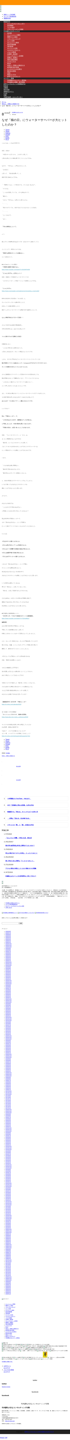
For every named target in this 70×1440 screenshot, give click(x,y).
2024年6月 (8, 971)
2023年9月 (8, 985)
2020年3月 (8, 1049)
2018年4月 (8, 1085)
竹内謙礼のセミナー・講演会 (16, 80)
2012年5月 (8, 1194)
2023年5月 (8, 991)
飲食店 (6, 86)
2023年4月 (8, 992)
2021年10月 (8, 1020)
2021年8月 (8, 1023)
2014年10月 (8, 1149)
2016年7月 (8, 1117)
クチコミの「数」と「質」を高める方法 (20, 825)
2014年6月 (8, 1155)
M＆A (9, 63)
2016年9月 (8, 1114)
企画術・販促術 (12, 54)
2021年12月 (8, 1017)
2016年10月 (8, 1112)
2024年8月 (8, 968)
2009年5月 (8, 1237)
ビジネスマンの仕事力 (14, 69)
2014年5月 (8, 1157)
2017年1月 (8, 1108)
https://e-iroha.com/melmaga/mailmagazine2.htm (16, 736)
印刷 (5, 95)
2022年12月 (8, 999)
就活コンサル (11, 74)
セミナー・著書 (9, 78)
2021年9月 (8, 1022)
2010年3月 (8, 1227)
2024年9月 (8, 966)
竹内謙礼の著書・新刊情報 (16, 82)
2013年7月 (8, 1172)
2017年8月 (8, 1097)
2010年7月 (8, 1221)
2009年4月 (8, 1238)
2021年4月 (8, 1029)
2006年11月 (8, 1278)
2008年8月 (8, 1250)
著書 (7, 18)
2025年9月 (8, 948)
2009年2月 (8, 1241)
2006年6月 (8, 1286)
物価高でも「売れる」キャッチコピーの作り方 (22, 812)
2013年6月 (8, 1174)
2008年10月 (8, 1247)
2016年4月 (8, 1121)
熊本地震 (6, 90)
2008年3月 (8, 1258)
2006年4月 (8, 1289)
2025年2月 (8, 959)
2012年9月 (8, 1187)
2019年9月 (8, 1058)
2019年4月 (8, 1066)
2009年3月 (8, 1240)
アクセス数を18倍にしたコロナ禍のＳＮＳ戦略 (20, 868)
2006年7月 (8, 1284)
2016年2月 (8, 1124)
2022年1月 (8, 1015)
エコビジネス (11, 61)
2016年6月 (8, 1118)
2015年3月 (8, 1141)
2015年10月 (8, 1131)
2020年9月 (8, 1040)
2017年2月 (8, 1106)
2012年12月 (8, 1183)
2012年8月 (8, 1189)
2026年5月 (8, 936)
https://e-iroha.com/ (10, 1421)
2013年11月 (8, 1166)
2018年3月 (8, 1086)
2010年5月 (8, 1224)
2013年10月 (8, 1167)
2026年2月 (8, 940)
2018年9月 (8, 1077)
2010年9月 (8, 1220)
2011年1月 (8, 1214)
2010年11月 (8, 1217)
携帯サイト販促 (12, 37)
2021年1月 (8, 1034)
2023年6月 (8, 989)
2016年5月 (8, 1120)
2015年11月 (8, 1129)
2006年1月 (8, 1293)
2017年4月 (8, 1103)
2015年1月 (8, 1144)
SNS (8, 73)
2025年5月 (8, 954)
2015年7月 (8, 1135)
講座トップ (9, 14)
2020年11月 (8, 1037)
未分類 (9, 33)
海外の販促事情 (12, 59)
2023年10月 (8, 983)
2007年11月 (8, 1261)
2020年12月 (8, 1035)
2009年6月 (8, 1235)
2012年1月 (8, 1200)
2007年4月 (8, 1270)
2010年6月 (8, 1223)
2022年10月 (8, 1002)
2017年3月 (8, 1105)
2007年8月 (8, 1264)
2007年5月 (8, 1269)
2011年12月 (8, 1201)
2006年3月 (8, 1290)
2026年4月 (8, 937)
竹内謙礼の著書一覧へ (7, 1361)
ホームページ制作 (13, 42)
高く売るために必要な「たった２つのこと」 (20, 861)
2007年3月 (8, 1272)
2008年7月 (8, 1252)
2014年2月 (8, 1161)
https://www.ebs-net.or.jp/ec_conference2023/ (15, 717)
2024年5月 (8, 972)
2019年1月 (8, 1071)
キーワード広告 (12, 48)
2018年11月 (8, 1074)
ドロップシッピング (13, 39)
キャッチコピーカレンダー (16, 23)
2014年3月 (8, 1160)
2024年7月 (8, 969)
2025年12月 (8, 943)
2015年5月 (8, 1138)
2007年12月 (8, 1260)
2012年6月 (8, 1192)
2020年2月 (8, 1051)
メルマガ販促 (11, 52)
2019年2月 (8, 1069)
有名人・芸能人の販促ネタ (16, 65)
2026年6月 (8, 934)
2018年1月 (8, 1089)
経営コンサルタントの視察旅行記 (15, 84)
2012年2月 (8, 1198)
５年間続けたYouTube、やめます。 (19, 798)
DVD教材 (10, 25)
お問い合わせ (8, 907)
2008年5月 (8, 1255)
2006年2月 (8, 1292)
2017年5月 (8, 1101)
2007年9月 (8, 1263)
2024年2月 (8, 977)
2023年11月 (8, 982)
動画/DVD (7, 21)
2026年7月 (8, 933)
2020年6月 (8, 1045)
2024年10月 (8, 965)
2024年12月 (8, 962)
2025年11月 (8, 945)
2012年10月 (8, 1186)
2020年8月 (8, 1042)
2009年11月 (8, 1230)
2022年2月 (8, 1014)
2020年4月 (8, 1048)
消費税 (6, 88)
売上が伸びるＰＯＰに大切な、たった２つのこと (21, 853)
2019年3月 (8, 1068)
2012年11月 (8, 1184)
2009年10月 (8, 1232)
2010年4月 (8, 1226)
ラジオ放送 (11, 27)
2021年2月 (8, 1032)
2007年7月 (8, 1266)
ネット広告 (11, 40)
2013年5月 (8, 1175)
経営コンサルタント (13, 76)
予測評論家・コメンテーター (13, 97)
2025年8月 (8, 949)
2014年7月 (8, 1154)
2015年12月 (8, 1128)
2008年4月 (8, 1257)
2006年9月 (8, 1281)
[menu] (67, 2)
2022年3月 (8, 1012)
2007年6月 (8, 1267)
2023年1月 (8, 997)
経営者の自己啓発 (13, 67)
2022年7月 (8, 1006)
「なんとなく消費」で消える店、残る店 (18, 838)
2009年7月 (8, 1234)
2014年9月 (8, 1151)
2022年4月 (8, 1011)
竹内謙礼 (8, 753)
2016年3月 (8, 1123)
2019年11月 (8, 1055)
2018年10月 (8, 1075)
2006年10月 (8, 1280)
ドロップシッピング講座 (15, 29)
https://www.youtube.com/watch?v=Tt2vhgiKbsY (15, 618)
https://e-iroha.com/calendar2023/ (11, 704)
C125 (5, 93)
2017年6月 (8, 1100)
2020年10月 (8, 1039)
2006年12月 (8, 1277)
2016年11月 (8, 1111)
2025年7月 (8, 951)
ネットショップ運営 (13, 35)
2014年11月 (8, 1148)
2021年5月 (8, 1028)
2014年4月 (8, 1158)
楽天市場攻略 (11, 44)
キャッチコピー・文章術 (15, 56)
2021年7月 (8, 1025)
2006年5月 (8, 1287)
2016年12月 (8, 1109)
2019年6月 (8, 1063)
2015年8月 (8, 1134)
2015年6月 (8, 1137)
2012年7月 (8, 1191)
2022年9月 (8, 1003)
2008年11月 (8, 1246)
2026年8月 (8, 931)
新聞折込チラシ (9, 91)
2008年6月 (8, 1253)
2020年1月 (8, 1052)
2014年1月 (8, 1163)
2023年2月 (8, 996)
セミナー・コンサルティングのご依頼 (14, 906)
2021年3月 (8, 1031)
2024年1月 (8, 979)
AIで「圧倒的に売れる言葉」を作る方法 (20, 805)
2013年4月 (8, 1177)
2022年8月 (8, 1005)
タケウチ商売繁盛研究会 (11, 904)
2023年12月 (8, 980)
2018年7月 (8, 1080)
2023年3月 (8, 994)
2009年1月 (8, 1243)
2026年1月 (8, 942)
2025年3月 (8, 957)
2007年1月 (8, 1275)
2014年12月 (8, 1146)
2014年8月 (8, 1152)
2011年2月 (8, 1212)
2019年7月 (8, 1062)
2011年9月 (8, 1206)
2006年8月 (8, 1283)
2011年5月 (8, 1209)
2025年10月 (8, 946)
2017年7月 (8, 1098)
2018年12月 (8, 1072)
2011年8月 (8, 1207)
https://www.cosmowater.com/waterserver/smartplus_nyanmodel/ (20, 291)
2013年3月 (8, 1178)
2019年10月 (8, 1057)
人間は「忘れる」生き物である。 (19, 818)
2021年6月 (8, 1026)
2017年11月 (8, 1092)
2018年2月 (8, 1088)
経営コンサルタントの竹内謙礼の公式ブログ (39, 1432)
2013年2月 (8, 1180)
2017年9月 (8, 1095)
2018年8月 (8, 1078)
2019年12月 (8, 1054)
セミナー (10, 16)
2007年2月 (8, 1273)
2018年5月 (8, 1083)
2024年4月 (8, 974)
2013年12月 (8, 1164)
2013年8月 (8, 1171)
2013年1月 (8, 1181)
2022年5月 (8, 1009)
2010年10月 (8, 1218)
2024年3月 (8, 976)
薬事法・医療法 (12, 58)
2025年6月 (8, 953)
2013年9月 (8, 1169)
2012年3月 (8, 1197)
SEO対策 (10, 46)
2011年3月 (8, 1210)
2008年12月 (8, 1244)
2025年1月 (8, 960)
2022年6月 (8, 1008)
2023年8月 (8, 986)
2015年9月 (8, 1132)
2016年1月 (8, 1126)
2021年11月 (8, 1019)
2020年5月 (8, 1046)
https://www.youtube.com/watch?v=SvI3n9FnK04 (16, 269)
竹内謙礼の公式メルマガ (12, 31)
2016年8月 (8, 1115)
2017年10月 (8, 1094)
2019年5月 (8, 1065)
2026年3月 (8, 939)
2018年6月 (8, 1082)
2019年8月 (8, 1060)
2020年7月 (8, 1043)
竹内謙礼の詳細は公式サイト (12, 903)
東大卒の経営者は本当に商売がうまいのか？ (20, 845)
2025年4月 (8, 956)
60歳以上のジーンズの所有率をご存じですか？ (20, 876)
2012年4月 (8, 1195)
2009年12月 (8, 1229)
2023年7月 (8, 988)
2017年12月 (8, 1091)
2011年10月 (8, 1204)
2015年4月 (8, 1140)
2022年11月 (8, 1000)
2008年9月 (8, 1249)
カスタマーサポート (13, 50)
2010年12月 (8, 1215)
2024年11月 (8, 963)
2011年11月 (8, 1203)
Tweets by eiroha (6, 1386)
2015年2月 (8, 1143)
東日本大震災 (11, 71)
